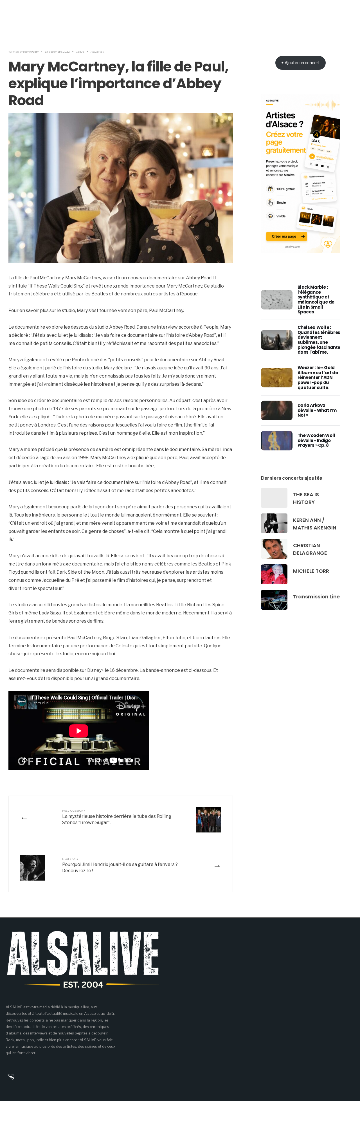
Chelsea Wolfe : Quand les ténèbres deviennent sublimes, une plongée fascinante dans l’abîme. (319, 339)
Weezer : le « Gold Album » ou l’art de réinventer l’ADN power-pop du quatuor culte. (318, 377)
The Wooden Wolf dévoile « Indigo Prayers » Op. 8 (317, 440)
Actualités (97, 51)
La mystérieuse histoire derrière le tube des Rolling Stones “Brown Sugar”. (116, 817)
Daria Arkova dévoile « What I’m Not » (317, 410)
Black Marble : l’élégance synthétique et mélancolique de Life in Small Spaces (316, 299)
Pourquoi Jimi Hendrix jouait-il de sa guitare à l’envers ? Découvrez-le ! (120, 865)
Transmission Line (316, 596)
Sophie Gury (31, 51)
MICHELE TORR (311, 570)
